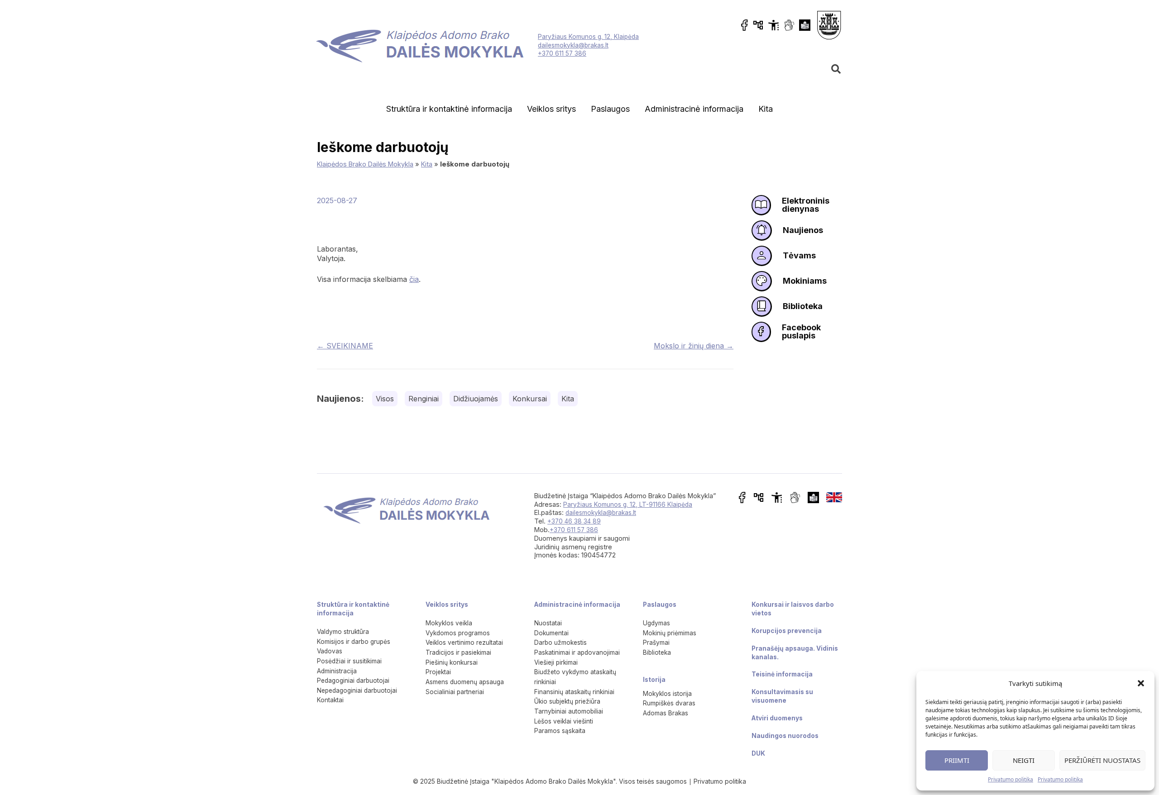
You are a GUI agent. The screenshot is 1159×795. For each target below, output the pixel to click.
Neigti (1023, 760)
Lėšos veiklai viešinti (563, 721)
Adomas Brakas (665, 713)
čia (414, 279)
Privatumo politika (1010, 779)
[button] (1140, 683)
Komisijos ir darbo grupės (353, 641)
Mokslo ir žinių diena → (693, 345)
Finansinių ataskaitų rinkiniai (574, 691)
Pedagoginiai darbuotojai (353, 680)
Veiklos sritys (551, 109)
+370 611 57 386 (562, 53)
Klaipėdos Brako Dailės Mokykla (365, 164)
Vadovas (329, 651)
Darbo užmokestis (560, 642)
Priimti (956, 760)
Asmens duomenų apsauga (465, 682)
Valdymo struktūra (343, 631)
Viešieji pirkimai (556, 662)
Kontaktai (330, 700)
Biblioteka (657, 652)
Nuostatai (548, 623)
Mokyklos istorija (667, 693)
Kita (765, 109)
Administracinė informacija (694, 109)
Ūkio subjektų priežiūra (567, 701)
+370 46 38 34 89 (574, 521)
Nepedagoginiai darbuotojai (357, 690)
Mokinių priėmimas (669, 633)
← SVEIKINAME (345, 345)
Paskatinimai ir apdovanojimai (577, 652)
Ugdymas (656, 623)
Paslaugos (610, 109)
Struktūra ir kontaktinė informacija (449, 109)
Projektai (438, 672)
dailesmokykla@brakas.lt (573, 45)
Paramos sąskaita (559, 730)
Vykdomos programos (458, 633)
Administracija (337, 671)
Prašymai (656, 642)
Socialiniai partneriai (455, 691)
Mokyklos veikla (449, 623)
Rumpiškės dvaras (669, 703)
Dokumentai (551, 633)
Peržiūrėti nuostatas (1102, 760)
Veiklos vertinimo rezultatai (464, 642)
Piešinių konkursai (452, 662)
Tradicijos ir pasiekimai (458, 652)
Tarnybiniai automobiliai (568, 711)
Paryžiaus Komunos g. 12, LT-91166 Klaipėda (627, 504)
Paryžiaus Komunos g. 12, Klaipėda (588, 36)
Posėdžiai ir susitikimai (349, 661)
